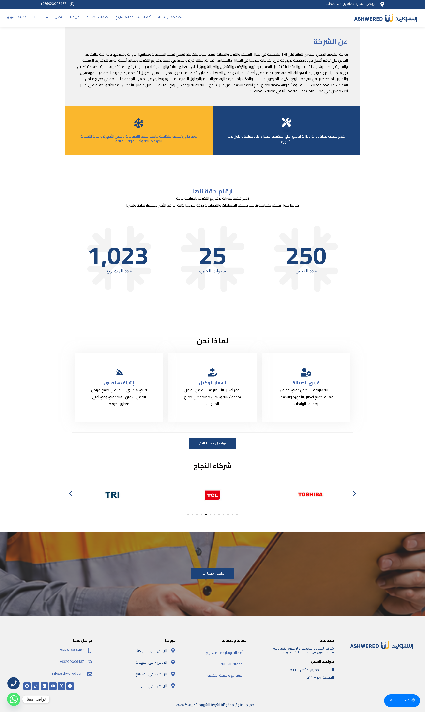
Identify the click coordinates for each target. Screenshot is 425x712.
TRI (36, 17)
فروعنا (74, 17)
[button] (70, 493)
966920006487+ (53, 4)
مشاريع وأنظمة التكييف (225, 675)
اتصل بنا (56, 17)
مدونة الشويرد (16, 17)
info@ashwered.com (68, 674)
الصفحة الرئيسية (170, 17)
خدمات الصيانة (97, 17)
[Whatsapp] (13, 699)
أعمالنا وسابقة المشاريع (133, 17)
